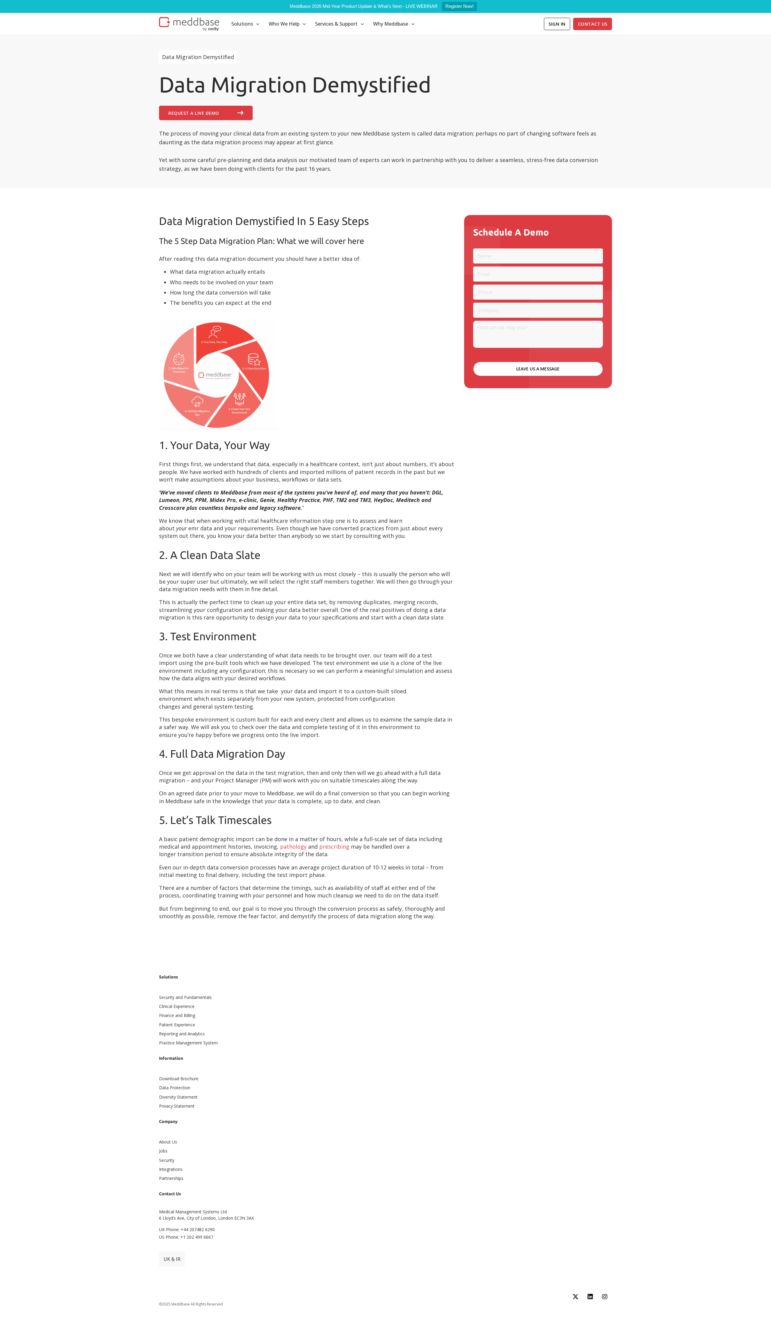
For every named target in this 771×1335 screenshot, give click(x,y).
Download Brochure (178, 1078)
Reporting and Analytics (182, 1034)
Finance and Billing (177, 1015)
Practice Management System (188, 1043)
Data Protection (174, 1087)
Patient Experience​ (177, 1025)
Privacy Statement (177, 1106)
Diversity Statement (178, 1097)
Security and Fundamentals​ (185, 997)
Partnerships (171, 1178)
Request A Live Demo (193, 113)
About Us (168, 1142)
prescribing (334, 846)
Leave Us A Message (538, 369)
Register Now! (459, 6)
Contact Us (592, 24)
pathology (293, 846)
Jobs (163, 1151)
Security (166, 1160)
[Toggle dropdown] (258, 24)
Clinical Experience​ (177, 1006)
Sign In (557, 24)
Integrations (171, 1169)
